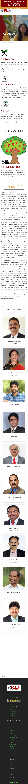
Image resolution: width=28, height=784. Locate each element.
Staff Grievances (14, 744)
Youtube (12, 777)
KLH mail (14, 742)
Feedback (14, 723)
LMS (15, 713)
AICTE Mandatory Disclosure (14, 718)
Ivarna (14, 740)
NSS (15, 735)
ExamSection (14, 730)
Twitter (11, 763)
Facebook (12, 759)
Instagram (12, 772)
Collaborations (15, 711)
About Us (14, 709)
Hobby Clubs (14, 737)
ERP (15, 715)
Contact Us (14, 749)
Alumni (15, 733)
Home (2, 42)
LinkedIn (12, 768)
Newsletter (15, 746)
